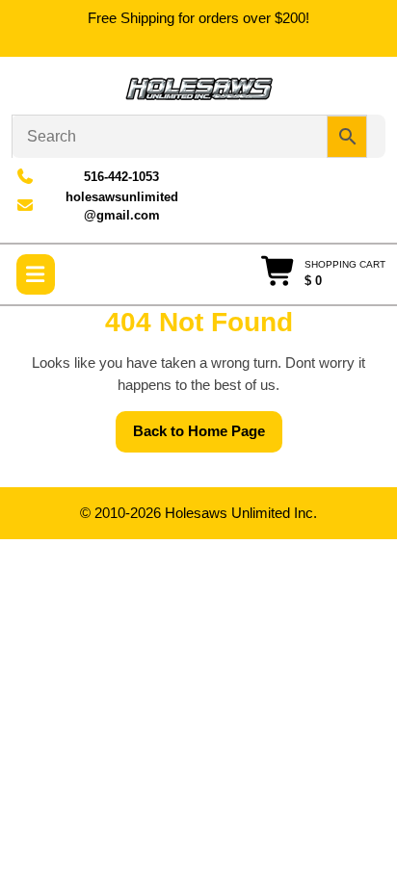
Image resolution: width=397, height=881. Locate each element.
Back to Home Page (207, 437)
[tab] (36, 274)
